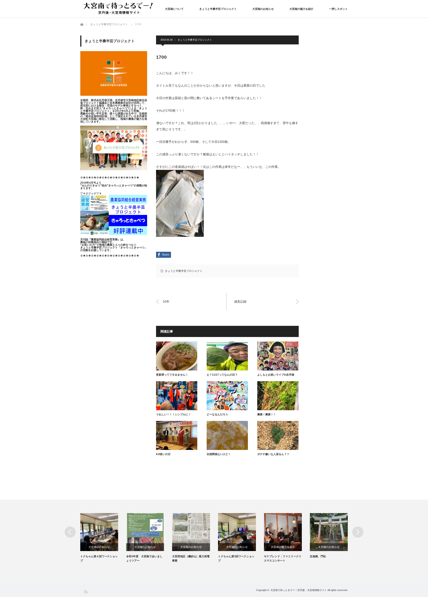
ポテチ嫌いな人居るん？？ (273, 454)
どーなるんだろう (217, 414)
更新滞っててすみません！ (172, 374)
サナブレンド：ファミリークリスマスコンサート (282, 558)
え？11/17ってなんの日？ (222, 374)
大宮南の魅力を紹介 (301, 8)
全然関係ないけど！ (219, 454)
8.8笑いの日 (163, 454)
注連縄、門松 (318, 556)
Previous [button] (70, 532)
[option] (103, 538)
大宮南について (174, 8)
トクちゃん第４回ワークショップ (99, 558)
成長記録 (240, 301)
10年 (166, 301)
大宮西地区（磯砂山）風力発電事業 (191, 558)
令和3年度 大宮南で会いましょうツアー (144, 558)
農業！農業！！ (266, 414)
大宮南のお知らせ (263, 8)
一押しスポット (338, 8)
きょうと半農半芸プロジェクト (218, 8)
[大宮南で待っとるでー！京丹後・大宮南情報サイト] (119, 8)
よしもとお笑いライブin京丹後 (275, 374)
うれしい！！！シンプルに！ (173, 414)
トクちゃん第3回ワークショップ (236, 558)
